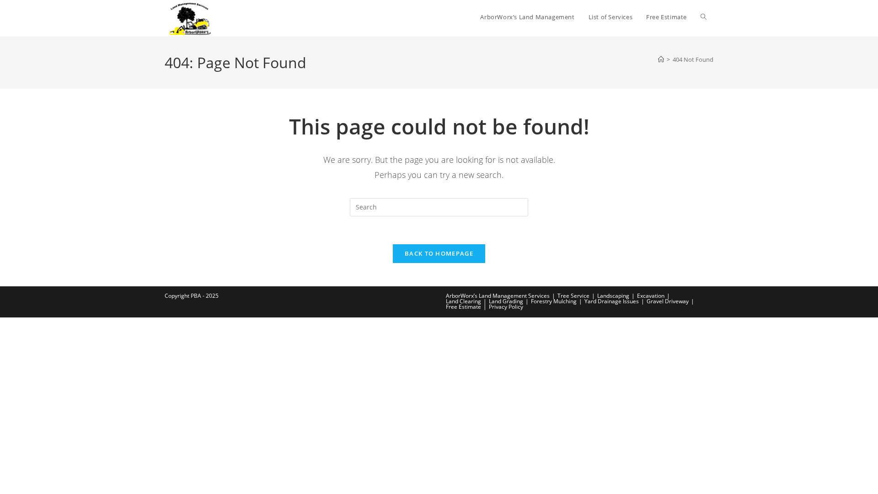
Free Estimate (463, 307)
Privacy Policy (506, 307)
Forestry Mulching (554, 301)
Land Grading (506, 301)
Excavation (650, 296)
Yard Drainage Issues (611, 301)
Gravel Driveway (668, 301)
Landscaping (613, 296)
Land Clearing (463, 301)
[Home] (661, 59)
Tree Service (573, 296)
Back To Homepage (439, 253)
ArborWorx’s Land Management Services (498, 296)
